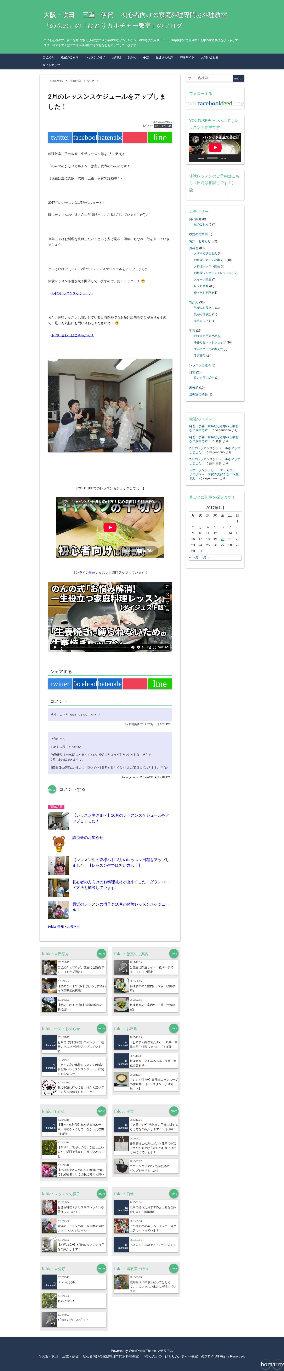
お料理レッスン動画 (207, 266)
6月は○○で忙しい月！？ (73, 1319)
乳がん (132, 57)
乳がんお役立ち (204, 307)
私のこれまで (202, 224)
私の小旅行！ (66, 1301)
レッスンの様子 (95, 57)
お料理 (116, 57)
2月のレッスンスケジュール (72, 293)
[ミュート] (230, 158)
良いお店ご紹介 (204, 377)
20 (222, 539)
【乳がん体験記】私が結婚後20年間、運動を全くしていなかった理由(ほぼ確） (81, 1129)
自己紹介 (48, 57)
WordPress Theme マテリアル (151, 1351)
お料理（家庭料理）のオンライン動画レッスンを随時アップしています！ (81, 1046)
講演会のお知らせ (87, 837)
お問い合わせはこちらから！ (72, 335)
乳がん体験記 (202, 314)
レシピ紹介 (201, 286)
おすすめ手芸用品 (205, 335)
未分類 (193, 387)
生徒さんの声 (164, 57)
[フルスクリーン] (236, 158)
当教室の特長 (198, 394)
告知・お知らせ (163, 126)
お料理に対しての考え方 (210, 260)
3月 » (205, 557)
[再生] (194, 158)
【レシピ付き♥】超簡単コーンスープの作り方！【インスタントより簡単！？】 (154, 1084)
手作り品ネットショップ (210, 342)
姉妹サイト (187, 57)
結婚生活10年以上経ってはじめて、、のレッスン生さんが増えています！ (153, 1287)
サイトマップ (51, 65)
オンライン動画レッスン (90, 572)
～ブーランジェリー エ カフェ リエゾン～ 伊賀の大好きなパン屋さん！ (214, 474)
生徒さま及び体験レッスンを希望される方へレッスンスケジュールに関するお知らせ (81, 1069)
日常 (192, 372)
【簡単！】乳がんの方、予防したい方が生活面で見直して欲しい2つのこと (81, 1152)
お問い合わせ (210, 57)
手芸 (146, 57)
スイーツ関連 (202, 279)
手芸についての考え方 (208, 349)
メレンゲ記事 (66, 1282)
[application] (215, 147)
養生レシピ (201, 320)
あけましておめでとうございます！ (153, 1244)
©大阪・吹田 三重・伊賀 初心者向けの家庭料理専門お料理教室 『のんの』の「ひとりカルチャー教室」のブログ (126, 1356)
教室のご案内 (69, 57)
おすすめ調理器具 (205, 253)
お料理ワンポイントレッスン (213, 272)
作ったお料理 (202, 292)
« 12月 (194, 557)
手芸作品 (200, 355)
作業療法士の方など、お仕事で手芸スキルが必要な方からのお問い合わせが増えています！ (153, 1148)
